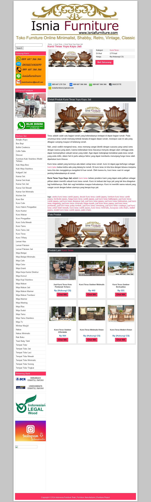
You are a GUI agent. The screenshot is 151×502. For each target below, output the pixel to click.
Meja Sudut (21, 310)
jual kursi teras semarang (93, 205)
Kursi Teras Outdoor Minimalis (91, 285)
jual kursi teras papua (104, 203)
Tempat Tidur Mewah (25, 356)
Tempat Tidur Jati (23, 349)
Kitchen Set (21, 195)
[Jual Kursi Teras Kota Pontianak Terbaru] (62, 279)
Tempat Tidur (21, 345)
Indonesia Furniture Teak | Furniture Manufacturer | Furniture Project (83, 497)
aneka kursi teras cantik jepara (65, 197)
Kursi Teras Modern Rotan (121, 330)
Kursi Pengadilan (23, 218)
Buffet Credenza (23, 147)
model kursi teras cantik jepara (67, 210)
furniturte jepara (60, 199)
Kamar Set (20, 176)
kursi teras (83, 178)
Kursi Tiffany (21, 238)
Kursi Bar (20, 199)
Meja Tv (19, 322)
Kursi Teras (58, 44)
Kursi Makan (21, 215)
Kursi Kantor (21, 211)
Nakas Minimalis (23, 333)
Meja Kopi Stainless (24, 280)
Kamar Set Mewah (24, 188)
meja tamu (20, 314)
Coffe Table (21, 151)
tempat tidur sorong (25, 364)
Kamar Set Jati (22, 184)
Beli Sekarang (104, 62)
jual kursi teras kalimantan (116, 201)
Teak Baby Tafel (23, 341)
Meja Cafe (20, 261)
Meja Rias (20, 307)
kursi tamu (52, 167)
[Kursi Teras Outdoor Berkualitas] (121, 275)
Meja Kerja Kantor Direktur (27, 272)
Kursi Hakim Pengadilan (26, 207)
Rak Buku (20, 337)
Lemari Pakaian (22, 245)
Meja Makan (21, 284)
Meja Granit (21, 268)
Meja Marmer (21, 299)
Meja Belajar (21, 253)
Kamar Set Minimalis (25, 192)
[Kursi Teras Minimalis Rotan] (92, 320)
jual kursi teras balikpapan (106, 199)
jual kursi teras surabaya (115, 205)
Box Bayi (20, 143)
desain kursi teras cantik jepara (93, 197)
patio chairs (86, 210)
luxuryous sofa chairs (119, 208)
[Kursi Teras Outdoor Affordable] (62, 320)
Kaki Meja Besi (22, 165)
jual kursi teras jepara (94, 201)
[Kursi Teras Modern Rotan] (121, 322)
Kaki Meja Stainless (24, 169)
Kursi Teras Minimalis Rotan (92, 330)
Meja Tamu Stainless (25, 318)
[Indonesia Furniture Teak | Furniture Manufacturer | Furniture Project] (75, 41)
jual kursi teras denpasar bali (72, 201)
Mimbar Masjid (22, 326)
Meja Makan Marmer (24, 291)
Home (50, 44)
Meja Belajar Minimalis (25, 257)
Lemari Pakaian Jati (24, 249)
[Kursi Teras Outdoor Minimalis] (92, 275)
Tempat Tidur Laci (23, 352)
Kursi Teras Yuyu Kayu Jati (64, 46)
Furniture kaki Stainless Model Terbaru (29, 160)
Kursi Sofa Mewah (24, 222)
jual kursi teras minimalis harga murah (78, 203)
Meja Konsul (21, 276)
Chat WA (62, 294)
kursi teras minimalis (100, 208)
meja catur (20, 264)
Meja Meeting (21, 303)
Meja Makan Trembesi (25, 295)
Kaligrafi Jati (21, 172)
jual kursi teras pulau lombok (69, 205)
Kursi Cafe (20, 203)
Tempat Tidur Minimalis (26, 360)
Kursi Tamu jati (22, 230)
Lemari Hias (21, 241)
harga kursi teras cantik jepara (81, 199)
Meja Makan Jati (23, 287)
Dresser (19, 155)
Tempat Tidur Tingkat (25, 368)
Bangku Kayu (21, 140)
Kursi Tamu (21, 226)
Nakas (18, 329)
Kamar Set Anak (23, 180)
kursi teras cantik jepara (80, 208)
